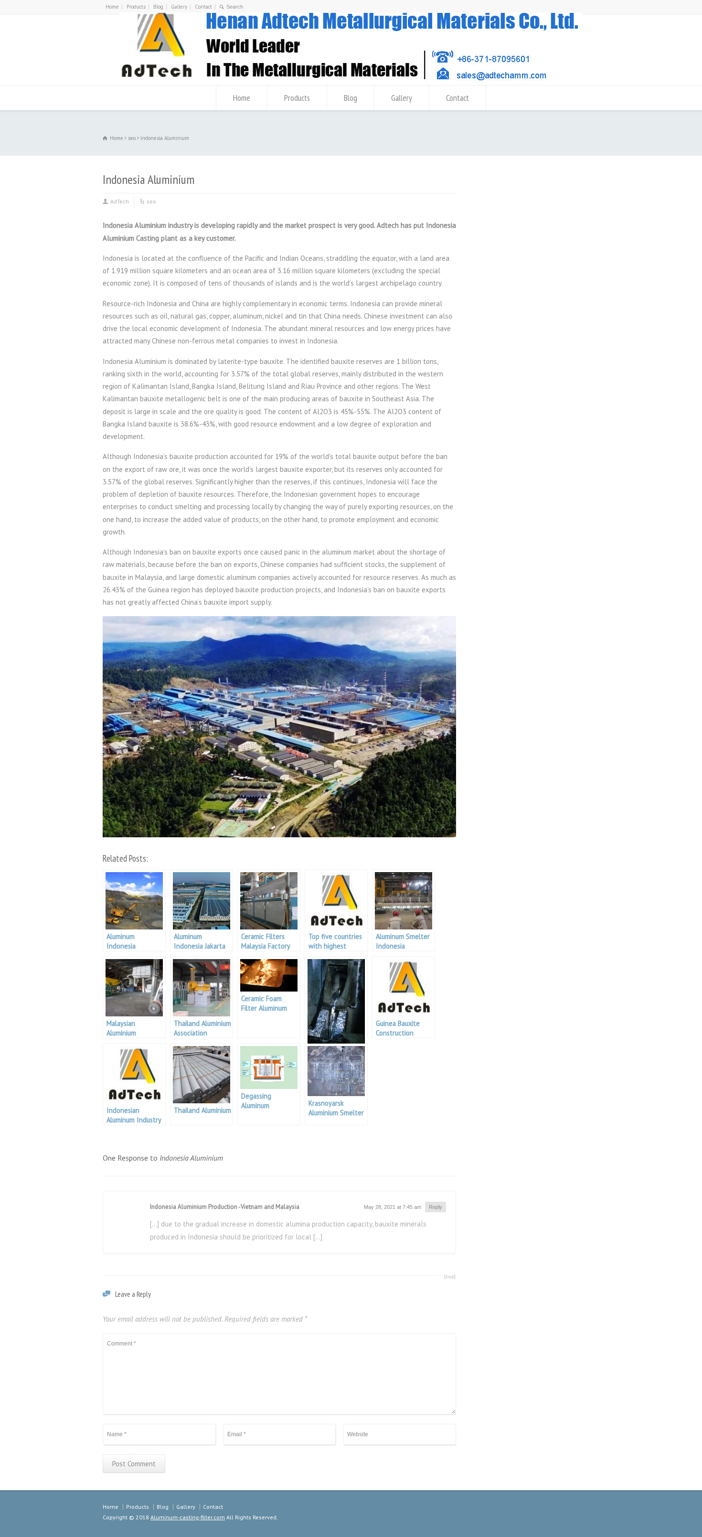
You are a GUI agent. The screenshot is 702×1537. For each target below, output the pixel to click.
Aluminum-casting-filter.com (187, 1517)
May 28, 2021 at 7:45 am (392, 1207)
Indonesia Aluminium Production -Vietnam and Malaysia (224, 1207)
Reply (435, 1207)
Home (112, 6)
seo (151, 201)
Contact (203, 6)
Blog (158, 6)
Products (136, 6)
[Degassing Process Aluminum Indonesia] (336, 997)
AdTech (119, 201)
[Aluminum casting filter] (351, 80)
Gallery (179, 6)
